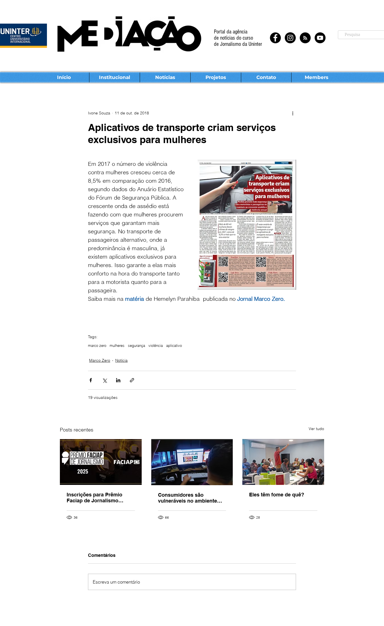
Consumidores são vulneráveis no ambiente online (187, 498)
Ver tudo (316, 428)
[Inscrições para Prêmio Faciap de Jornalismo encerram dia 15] (101, 462)
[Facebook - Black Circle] (275, 37)
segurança (136, 345)
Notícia (121, 360)
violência (155, 345)
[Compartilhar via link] (132, 380)
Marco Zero (99, 360)
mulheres (117, 345)
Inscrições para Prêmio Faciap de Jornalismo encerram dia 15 (94, 497)
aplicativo (174, 345)
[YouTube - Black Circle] (320, 37)
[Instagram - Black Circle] (290, 37)
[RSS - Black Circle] (305, 37)
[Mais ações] (292, 113)
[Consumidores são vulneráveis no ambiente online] (192, 462)
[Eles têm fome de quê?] (283, 462)
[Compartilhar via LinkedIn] (118, 380)
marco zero (97, 345)
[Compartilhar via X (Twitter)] (104, 380)
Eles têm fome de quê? (276, 495)
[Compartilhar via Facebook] (90, 380)
